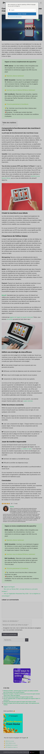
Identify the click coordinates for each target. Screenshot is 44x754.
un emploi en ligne (26, 449)
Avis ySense (11, 741)
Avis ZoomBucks (14, 745)
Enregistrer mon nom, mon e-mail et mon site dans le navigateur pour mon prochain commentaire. (22, 629)
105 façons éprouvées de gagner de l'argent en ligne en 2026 (18, 697)
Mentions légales (26, 752)
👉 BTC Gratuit (7, 747)
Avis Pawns (13, 743)
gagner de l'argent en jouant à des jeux (21, 317)
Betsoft (4, 295)
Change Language (22, 13)
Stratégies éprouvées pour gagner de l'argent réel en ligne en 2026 (19, 701)
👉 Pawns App (7, 743)
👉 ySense (6, 741)
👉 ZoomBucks (7, 745)
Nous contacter (20, 752)
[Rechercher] (26, 639)
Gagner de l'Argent (9, 587)
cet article (10, 319)
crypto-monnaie (28, 401)
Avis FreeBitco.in (14, 747)
